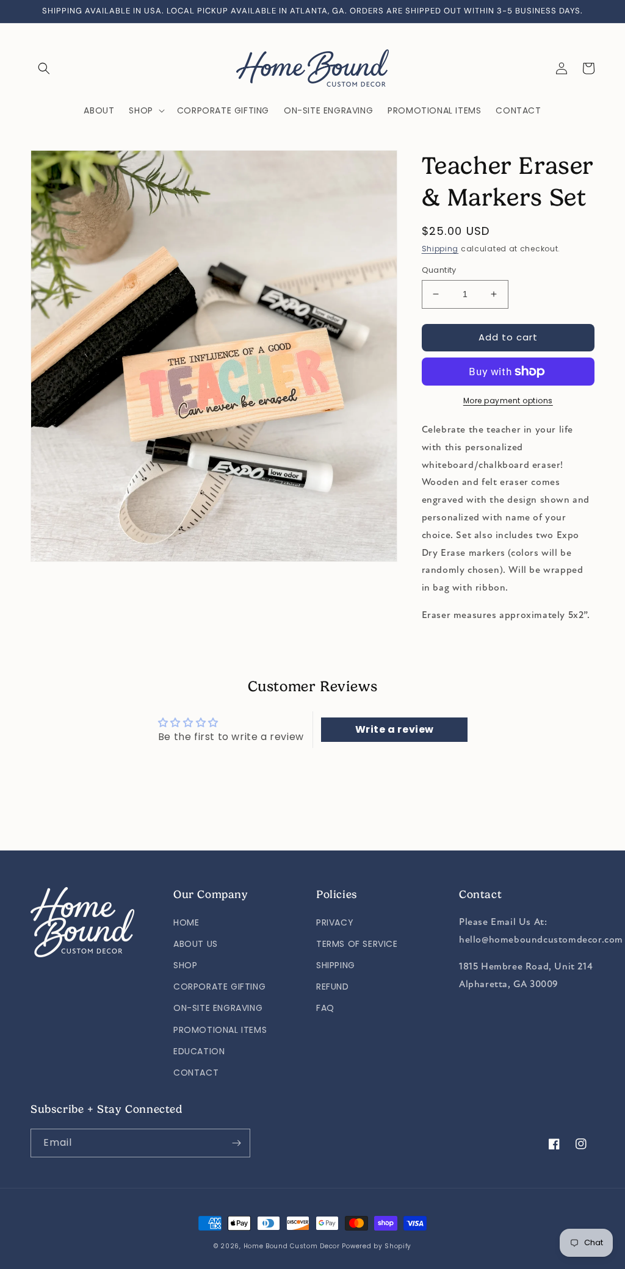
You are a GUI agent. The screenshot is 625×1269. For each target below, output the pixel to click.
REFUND (332, 986)
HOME (186, 922)
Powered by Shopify (376, 1246)
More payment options (508, 400)
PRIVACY (334, 922)
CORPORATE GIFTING (219, 986)
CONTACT (196, 1072)
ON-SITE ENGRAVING (217, 1008)
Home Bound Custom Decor (292, 1246)
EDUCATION (199, 1051)
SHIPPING (335, 965)
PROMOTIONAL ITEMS (220, 1030)
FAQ (325, 1008)
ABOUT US (195, 944)
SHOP (185, 965)
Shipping (440, 248)
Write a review (394, 729)
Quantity (439, 270)
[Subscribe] (236, 1143)
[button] (44, 68)
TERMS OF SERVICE (357, 944)
